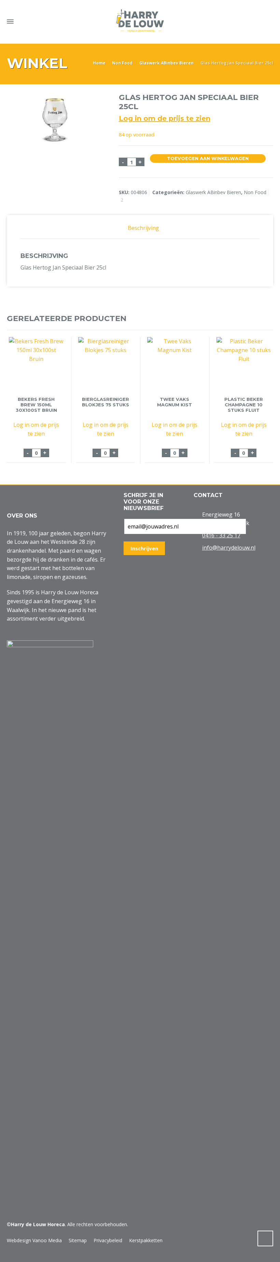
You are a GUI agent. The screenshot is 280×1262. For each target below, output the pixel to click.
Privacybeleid (108, 1240)
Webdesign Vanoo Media (34, 1240)
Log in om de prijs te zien (164, 118)
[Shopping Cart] (255, 20)
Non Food (122, 63)
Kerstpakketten (146, 1240)
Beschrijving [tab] (143, 228)
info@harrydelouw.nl (228, 547)
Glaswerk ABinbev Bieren (166, 63)
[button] (8, 1253)
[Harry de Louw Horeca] (140, 20)
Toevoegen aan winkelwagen (208, 158)
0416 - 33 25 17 (221, 535)
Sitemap (78, 1240)
